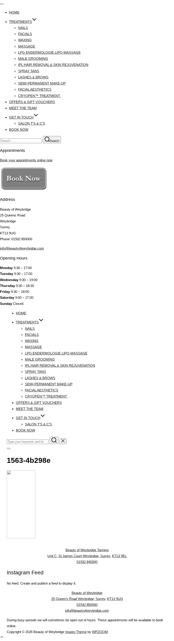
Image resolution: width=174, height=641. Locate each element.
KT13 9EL (119, 556)
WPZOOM (100, 632)
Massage (26, 46)
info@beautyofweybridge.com (22, 248)
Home (14, 12)
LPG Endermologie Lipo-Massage (49, 52)
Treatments (20, 22)
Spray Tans (28, 71)
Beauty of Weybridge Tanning (87, 550)
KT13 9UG (115, 599)
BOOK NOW (18, 129)
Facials (25, 34)
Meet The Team (23, 108)
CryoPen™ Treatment (39, 96)
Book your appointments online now (26, 160)
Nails (23, 28)
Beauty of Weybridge (87, 593)
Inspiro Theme (76, 632)
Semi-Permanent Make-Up (42, 83)
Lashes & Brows (33, 77)
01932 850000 (87, 605)
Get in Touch (21, 117)
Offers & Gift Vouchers (32, 102)
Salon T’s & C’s (31, 123)
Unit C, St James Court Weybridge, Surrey (78, 556)
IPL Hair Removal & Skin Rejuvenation (53, 65)
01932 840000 (87, 562)
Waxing (25, 40)
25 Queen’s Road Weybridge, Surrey (78, 599)
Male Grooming (33, 59)
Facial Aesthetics (34, 89)
